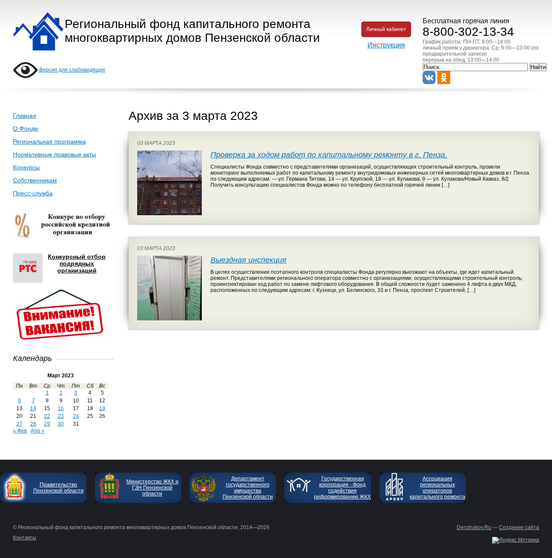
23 (61, 416)
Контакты (24, 538)
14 (33, 408)
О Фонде (25, 128)
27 (19, 424)
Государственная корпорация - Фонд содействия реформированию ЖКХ (342, 488)
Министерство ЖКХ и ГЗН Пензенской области (152, 488)
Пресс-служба (33, 193)
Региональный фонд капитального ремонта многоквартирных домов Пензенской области (192, 30)
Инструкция (386, 45)
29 (47, 424)
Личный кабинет (386, 29)
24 (76, 416)
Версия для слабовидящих (71, 70)
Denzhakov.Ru (474, 527)
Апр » (37, 431)
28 (33, 424)
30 (61, 424)
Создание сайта (519, 527)
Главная (24, 115)
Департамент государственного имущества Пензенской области (248, 488)
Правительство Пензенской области (58, 488)
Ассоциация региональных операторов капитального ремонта (437, 488)
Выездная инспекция (248, 260)
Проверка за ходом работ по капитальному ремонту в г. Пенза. (328, 154)
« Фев (20, 431)
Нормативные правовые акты (54, 154)
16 (61, 408)
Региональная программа (49, 141)
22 (47, 416)
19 (102, 408)
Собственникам (35, 180)
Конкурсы (26, 167)
